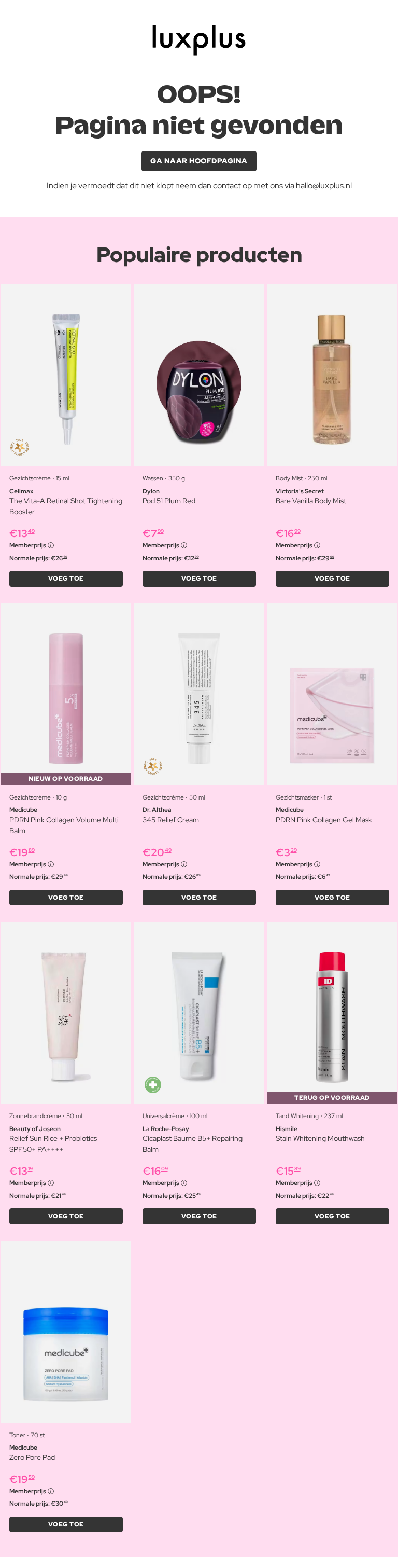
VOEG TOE (66, 578)
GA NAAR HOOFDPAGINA (199, 161)
